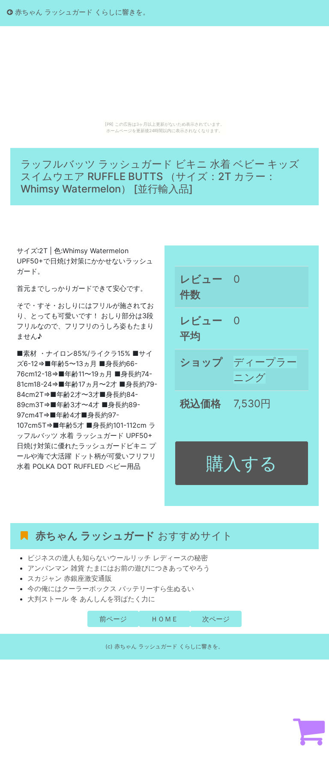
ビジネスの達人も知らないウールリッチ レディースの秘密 (117, 557)
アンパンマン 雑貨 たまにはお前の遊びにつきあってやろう (118, 568)
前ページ (113, 619)
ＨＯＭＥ (164, 619)
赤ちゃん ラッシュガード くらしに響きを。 (81, 12)
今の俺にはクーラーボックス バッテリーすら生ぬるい (110, 588)
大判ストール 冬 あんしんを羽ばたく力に (91, 598)
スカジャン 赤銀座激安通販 (69, 578)
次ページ (216, 619)
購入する (241, 463)
